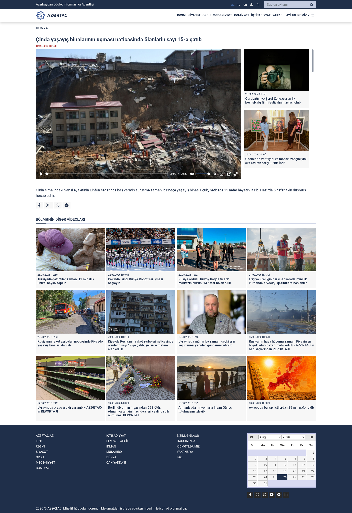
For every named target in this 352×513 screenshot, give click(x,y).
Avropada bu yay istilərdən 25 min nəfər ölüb (281, 407)
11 (274, 464)
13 (294, 464)
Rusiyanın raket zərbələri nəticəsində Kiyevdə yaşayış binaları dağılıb (70, 343)
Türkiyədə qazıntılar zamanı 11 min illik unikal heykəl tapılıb (65, 281)
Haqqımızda (186, 441)
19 (285, 471)
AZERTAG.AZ (45, 436)
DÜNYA (42, 28)
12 (285, 464)
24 (265, 477)
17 (265, 471)
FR (257, 5)
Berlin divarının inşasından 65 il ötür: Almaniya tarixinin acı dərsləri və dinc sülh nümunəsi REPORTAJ (138, 411)
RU (239, 5)
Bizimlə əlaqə (188, 436)
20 (294, 471)
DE (251, 5)
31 (265, 483)
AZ (232, 5)
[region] (279, 109)
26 (285, 477)
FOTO (39, 441)
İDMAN (111, 446)
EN (245, 5)
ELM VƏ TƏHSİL (117, 441)
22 (313, 471)
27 (294, 477)
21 (303, 471)
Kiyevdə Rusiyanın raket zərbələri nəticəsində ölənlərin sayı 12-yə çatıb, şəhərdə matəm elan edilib (140, 345)
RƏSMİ (181, 15)
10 (265, 464)
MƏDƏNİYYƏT (222, 15)
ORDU (206, 15)
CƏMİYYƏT (241, 15)
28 (303, 477)
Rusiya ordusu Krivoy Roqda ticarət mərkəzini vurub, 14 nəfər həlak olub (204, 281)
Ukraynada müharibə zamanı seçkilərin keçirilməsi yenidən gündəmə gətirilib (206, 343)
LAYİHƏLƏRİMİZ (296, 15)
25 (274, 477)
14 (303, 464)
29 (313, 477)
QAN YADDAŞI (116, 462)
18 (274, 471)
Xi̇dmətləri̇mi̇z (188, 446)
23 (254, 477)
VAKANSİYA (185, 452)
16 (254, 471)
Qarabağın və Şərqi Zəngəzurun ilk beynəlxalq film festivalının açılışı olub (273, 100)
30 (254, 483)
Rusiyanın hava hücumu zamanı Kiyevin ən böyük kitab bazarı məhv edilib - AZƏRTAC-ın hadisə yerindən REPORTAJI (281, 345)
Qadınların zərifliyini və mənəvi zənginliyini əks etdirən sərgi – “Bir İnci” (276, 161)
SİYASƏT (194, 15)
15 (313, 464)
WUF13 (278, 15)
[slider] (106, 174)
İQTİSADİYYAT (261, 15)
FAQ (179, 457)
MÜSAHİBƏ (114, 452)
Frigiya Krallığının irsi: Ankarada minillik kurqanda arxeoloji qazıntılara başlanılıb (278, 281)
